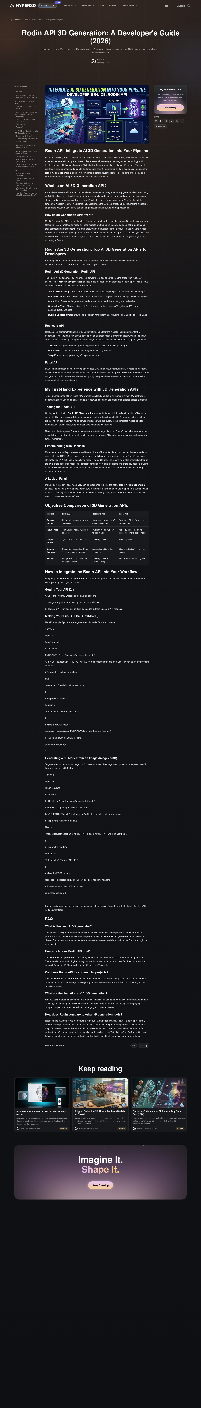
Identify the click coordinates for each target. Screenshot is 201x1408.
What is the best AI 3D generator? (24, 174)
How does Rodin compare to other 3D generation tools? (26, 194)
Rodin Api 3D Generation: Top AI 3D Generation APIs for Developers (26, 114)
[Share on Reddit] (171, 121)
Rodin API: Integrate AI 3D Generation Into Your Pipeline (26, 96)
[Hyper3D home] (23, 5)
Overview (18, 91)
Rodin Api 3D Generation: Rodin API (25, 120)
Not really (143, 1045)
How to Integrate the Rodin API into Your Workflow (26, 152)
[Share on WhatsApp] (177, 121)
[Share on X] (156, 121)
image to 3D (79, 1036)
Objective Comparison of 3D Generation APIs (25, 146)
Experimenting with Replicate (27, 138)
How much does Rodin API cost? (26, 179)
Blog (10, 20)
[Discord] (166, 5)
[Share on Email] (182, 121)
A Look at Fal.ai (21, 141)
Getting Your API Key (23, 156)
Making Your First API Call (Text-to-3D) (25, 160)
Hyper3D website (65, 595)
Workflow (18, 20)
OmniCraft (127, 1032)
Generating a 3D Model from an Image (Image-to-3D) (26, 165)
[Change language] (188, 5)
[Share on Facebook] (166, 121)
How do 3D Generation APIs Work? (26, 107)
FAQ (16, 170)
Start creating (170, 107)
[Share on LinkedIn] (161, 121)
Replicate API (21, 124)
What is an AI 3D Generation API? (25, 102)
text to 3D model (98, 1036)
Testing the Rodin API (24, 136)
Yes (133, 1045)
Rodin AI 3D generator (60, 277)
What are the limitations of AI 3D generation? (26, 189)
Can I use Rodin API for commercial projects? (24, 184)
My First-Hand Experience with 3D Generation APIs (26, 132)
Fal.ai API (19, 127)
